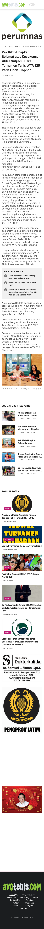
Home (4, 46)
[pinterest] (18, 398)
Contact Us (15, 900)
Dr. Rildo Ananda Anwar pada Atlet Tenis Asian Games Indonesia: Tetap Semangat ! (30, 469)
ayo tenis (29, 917)
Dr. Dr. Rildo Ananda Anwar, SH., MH (21, 263)
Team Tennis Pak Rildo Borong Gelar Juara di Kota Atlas (21, 277)
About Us (13, 895)
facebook (30, 900)
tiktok (15, 905)
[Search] (37, 4)
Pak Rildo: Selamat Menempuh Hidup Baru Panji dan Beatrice (29, 428)
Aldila (22, 418)
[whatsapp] (14, 398)
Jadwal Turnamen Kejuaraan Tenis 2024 (22, 546)
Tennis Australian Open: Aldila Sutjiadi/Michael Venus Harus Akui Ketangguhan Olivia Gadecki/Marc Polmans (30, 455)
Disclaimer (11, 897)
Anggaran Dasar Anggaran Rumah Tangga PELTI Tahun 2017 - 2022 (19, 516)
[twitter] (9, 398)
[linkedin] (23, 398)
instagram (28, 905)
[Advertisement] (22, 760)
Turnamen (9, 539)
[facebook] (4, 398)
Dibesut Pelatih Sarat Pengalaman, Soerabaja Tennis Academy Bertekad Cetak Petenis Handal (20, 642)
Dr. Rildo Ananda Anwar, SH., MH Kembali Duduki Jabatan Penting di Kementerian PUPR (22, 608)
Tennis (10, 46)
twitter (15, 903)
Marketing (24, 897)
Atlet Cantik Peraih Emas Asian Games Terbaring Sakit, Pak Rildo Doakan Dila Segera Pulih (23, 292)
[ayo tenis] (13, 6)
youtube (23, 908)
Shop (35, 897)
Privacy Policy (28, 895)
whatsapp (29, 903)
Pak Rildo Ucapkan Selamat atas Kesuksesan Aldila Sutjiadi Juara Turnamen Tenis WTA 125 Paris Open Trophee (30, 441)
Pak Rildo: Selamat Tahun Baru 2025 (22, 283)
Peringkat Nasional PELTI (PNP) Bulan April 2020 (20, 575)
